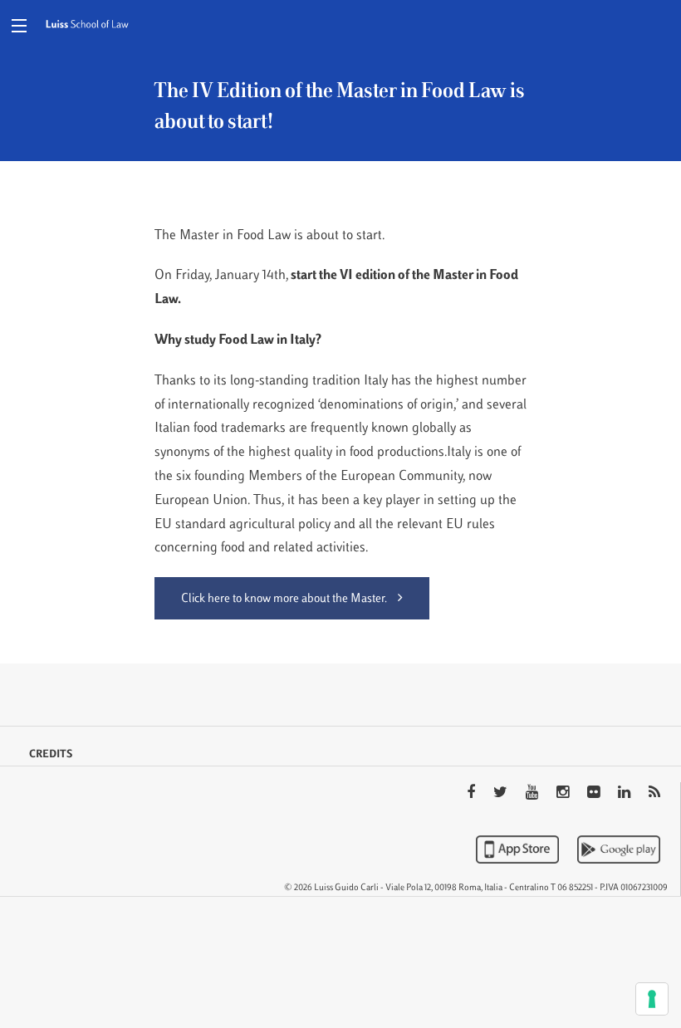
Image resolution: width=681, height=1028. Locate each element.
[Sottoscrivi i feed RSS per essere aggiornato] (654, 793)
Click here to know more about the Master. (285, 599)
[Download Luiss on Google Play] (618, 849)
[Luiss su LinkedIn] (626, 793)
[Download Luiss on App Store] (519, 849)
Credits (50, 755)
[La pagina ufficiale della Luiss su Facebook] (472, 793)
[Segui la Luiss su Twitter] (502, 793)
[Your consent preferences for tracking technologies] (652, 999)
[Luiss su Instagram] (564, 793)
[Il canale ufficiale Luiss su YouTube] (533, 793)
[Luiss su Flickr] (595, 793)
